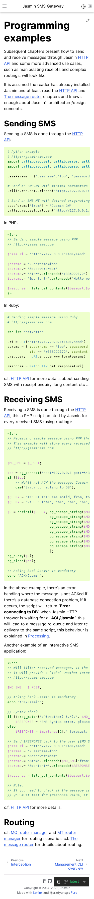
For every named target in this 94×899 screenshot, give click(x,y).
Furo (74, 892)
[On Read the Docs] (44, 882)
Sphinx (38, 892)
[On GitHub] (50, 882)
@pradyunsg (59, 892)
